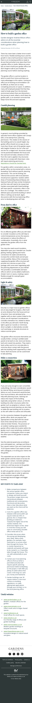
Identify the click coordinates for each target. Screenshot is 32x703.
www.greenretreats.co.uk (12, 606)
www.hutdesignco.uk (11, 613)
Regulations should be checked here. (13, 163)
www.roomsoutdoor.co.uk (13, 625)
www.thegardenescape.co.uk (14, 631)
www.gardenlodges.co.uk (12, 600)
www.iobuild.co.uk (10, 618)
